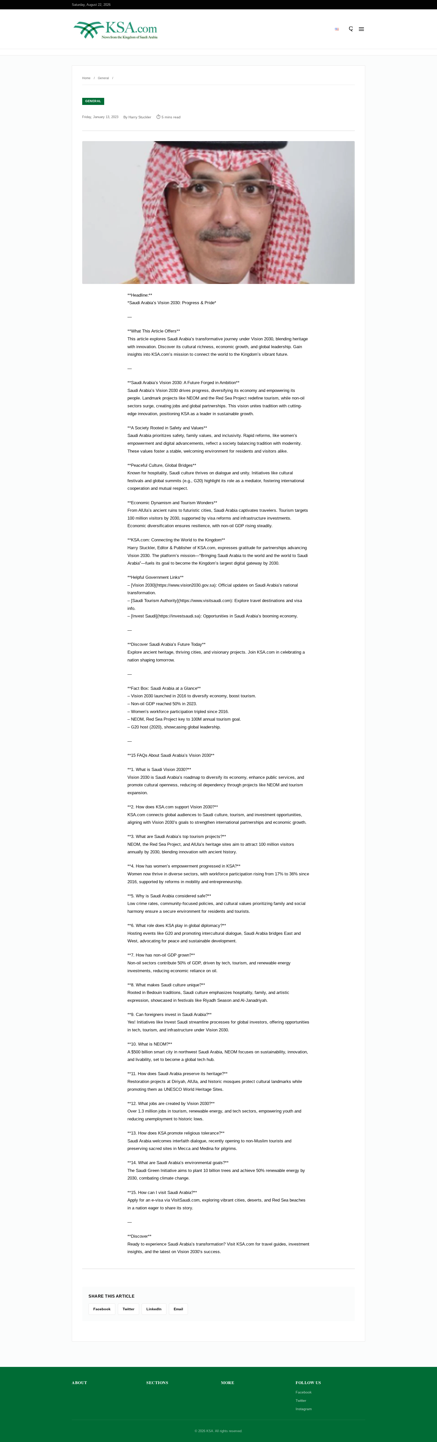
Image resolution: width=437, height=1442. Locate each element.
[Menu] (361, 29)
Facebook (304, 1392)
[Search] (350, 29)
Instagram (304, 1409)
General (103, 78)
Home (86, 78)
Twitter (301, 1401)
